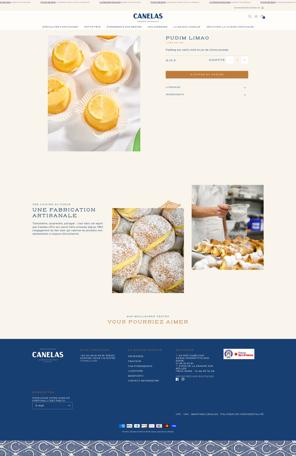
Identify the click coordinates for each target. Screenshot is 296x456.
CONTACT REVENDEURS (143, 381)
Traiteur (134, 361)
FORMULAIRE (88, 361)
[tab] (102, 172)
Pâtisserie (136, 356)
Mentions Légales (204, 414)
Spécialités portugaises (60, 27)
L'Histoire (135, 371)
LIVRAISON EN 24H (101, 2)
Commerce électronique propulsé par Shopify (155, 432)
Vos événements (140, 366)
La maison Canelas (187, 27)
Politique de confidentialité (242, 414)
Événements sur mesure (124, 27)
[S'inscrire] (69, 405)
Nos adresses (157, 27)
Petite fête (92, 27)
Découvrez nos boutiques (195, 376)
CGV (178, 414)
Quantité (217, 60)
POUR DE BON (39, 2)
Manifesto (135, 376)
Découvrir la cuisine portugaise (230, 27)
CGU (186, 414)
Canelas (133, 432)
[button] (249, 16)
